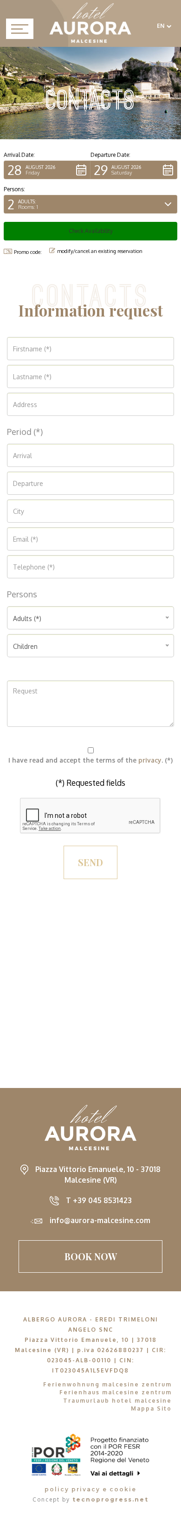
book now (91, 1256)
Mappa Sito (151, 1408)
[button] (47, 170)
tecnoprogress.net (110, 1499)
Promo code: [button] (28, 252)
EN (160, 25)
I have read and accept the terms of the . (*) (90, 760)
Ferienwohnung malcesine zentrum (107, 1384)
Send (90, 862)
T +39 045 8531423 (99, 1200)
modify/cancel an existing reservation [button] (99, 251)
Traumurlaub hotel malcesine (117, 1400)
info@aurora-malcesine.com (100, 1220)
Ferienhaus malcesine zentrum (115, 1392)
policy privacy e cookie (90, 1489)
